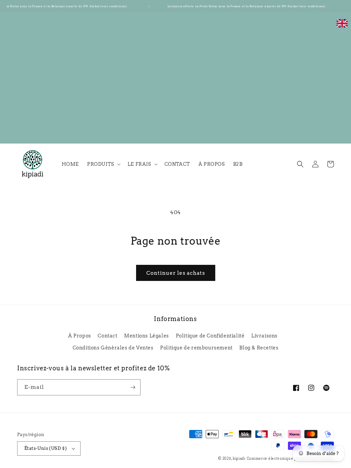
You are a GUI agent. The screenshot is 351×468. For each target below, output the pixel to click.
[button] (103, 164)
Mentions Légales (146, 335)
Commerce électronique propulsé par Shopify (290, 458)
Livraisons (264, 335)
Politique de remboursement (196, 347)
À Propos (79, 335)
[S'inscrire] (132, 387)
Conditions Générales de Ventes (113, 347)
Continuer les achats (175, 273)
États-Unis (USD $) (45, 448)
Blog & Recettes (258, 347)
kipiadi (239, 458)
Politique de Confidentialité (210, 335)
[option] (342, 27)
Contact (107, 335)
